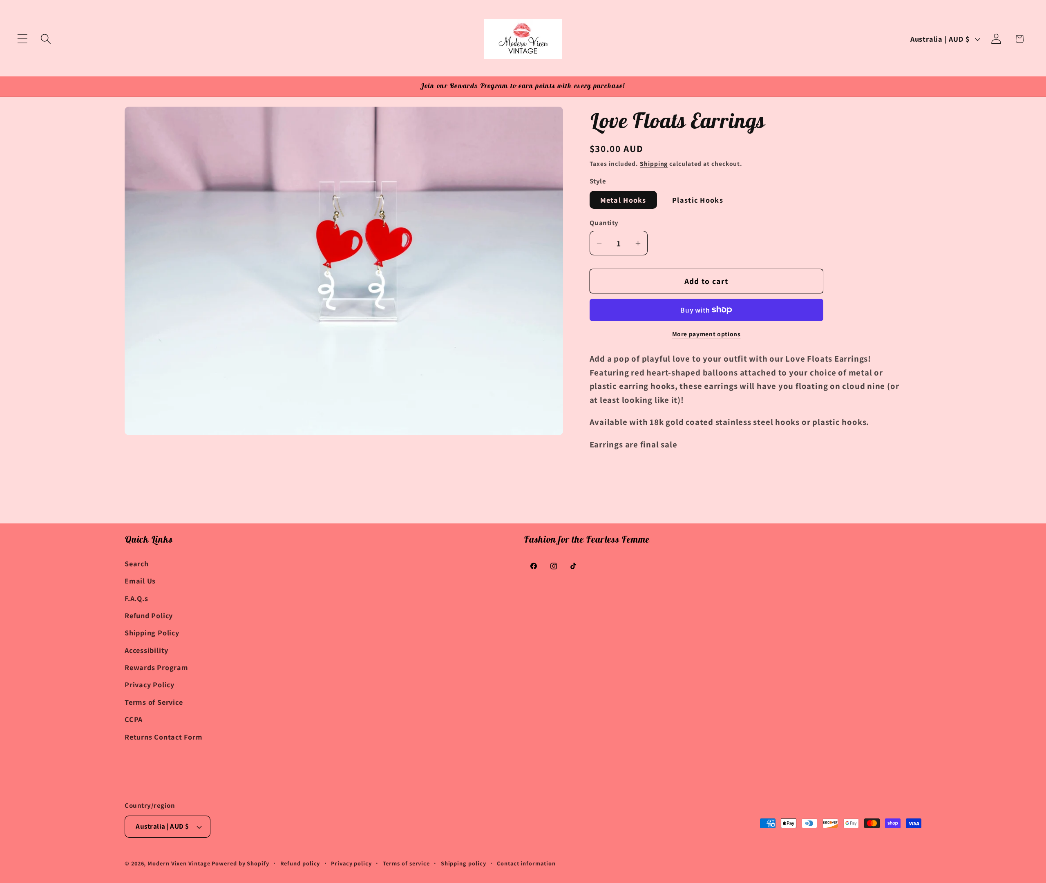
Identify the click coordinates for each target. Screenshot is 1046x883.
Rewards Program (156, 667)
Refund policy (300, 863)
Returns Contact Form (164, 736)
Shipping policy (463, 863)
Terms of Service (154, 701)
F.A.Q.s (136, 598)
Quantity (604, 222)
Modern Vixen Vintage (179, 863)
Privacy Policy (149, 684)
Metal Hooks (623, 200)
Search (137, 563)
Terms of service (406, 863)
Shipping (654, 163)
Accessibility (146, 650)
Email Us (140, 580)
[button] (22, 39)
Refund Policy (149, 615)
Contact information (526, 863)
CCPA (134, 719)
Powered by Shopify (240, 863)
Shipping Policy (152, 632)
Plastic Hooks (697, 200)
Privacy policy (351, 863)
